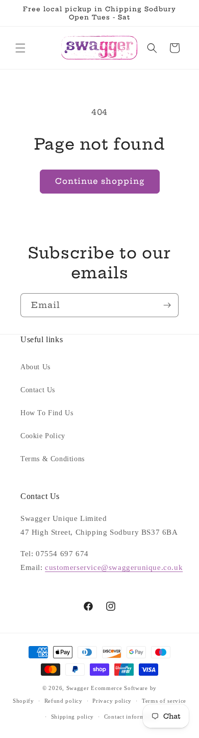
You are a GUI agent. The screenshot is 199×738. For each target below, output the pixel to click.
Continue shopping (99, 181)
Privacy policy (112, 701)
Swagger (77, 688)
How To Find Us (46, 413)
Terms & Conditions (52, 459)
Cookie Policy (42, 436)
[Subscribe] (167, 305)
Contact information (131, 716)
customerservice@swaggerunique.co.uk (114, 567)
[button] (20, 48)
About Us (35, 367)
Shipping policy (72, 716)
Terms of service (164, 701)
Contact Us (37, 390)
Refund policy (63, 701)
